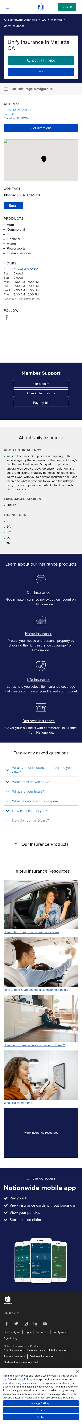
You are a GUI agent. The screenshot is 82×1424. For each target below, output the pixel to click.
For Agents (59, 1332)
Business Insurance (39, 721)
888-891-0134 (12, 1313)
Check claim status (48, 394)
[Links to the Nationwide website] (8, 1303)
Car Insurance (38, 592)
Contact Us (42, 1332)
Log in (67, 7)
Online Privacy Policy (19, 1379)
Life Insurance (38, 680)
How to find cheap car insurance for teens (31, 932)
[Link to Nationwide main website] (41, 10)
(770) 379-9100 (29, 195)
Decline (41, 1417)
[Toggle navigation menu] (6, 89)
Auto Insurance (13, 1350)
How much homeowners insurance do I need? (34, 1045)
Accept (41, 1410)
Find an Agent (12, 1332)
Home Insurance (38, 634)
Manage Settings (41, 1403)
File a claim (51, 385)
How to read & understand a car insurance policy (36, 990)
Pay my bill (51, 403)
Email (41, 72)
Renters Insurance (15, 1356)
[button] (44, 159)
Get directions (41, 128)
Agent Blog (10, 1338)
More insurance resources (48, 1134)
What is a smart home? (18, 1103)
